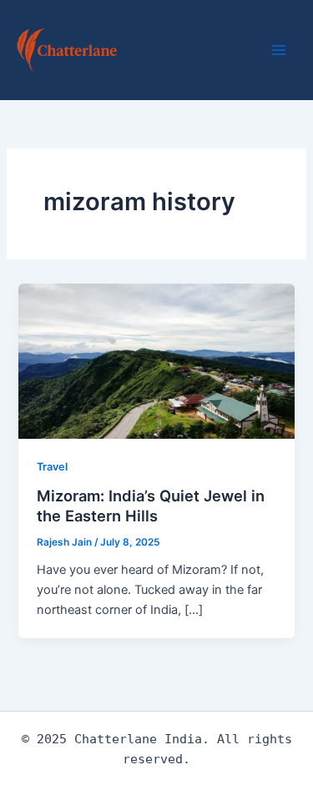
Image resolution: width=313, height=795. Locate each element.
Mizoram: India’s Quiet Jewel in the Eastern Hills (151, 505)
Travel (52, 466)
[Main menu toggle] (278, 50)
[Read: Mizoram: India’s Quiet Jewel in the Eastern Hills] (156, 360)
